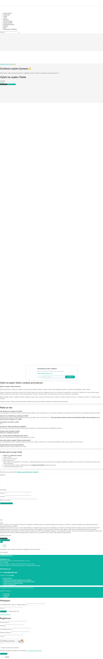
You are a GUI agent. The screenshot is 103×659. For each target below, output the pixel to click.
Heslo (2, 608)
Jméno (2, 493)
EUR (4, 546)
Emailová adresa (5, 632)
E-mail (2, 496)
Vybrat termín (12, 84)
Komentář (3, 490)
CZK (4, 545)
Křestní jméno (4, 622)
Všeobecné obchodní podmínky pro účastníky (17, 580)
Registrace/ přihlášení (10, 29)
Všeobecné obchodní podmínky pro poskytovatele (19, 581)
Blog (4, 27)
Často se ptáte (7, 23)
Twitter (5, 597)
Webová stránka (5, 500)
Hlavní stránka (7, 13)
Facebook (6, 594)
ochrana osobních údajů (34, 650)
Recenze (6, 19)
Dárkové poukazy (8, 24)
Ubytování (6, 15)
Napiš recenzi (4, 84)
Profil (1, 542)
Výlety (5, 16)
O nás (5, 18)
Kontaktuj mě (3, 538)
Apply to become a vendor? (10, 647)
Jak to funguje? (8, 21)
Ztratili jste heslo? (5, 614)
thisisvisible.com (16, 591)
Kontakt (5, 26)
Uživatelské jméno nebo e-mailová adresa (13, 604)
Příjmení (2, 625)
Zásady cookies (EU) (9, 584)
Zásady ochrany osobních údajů (13, 583)
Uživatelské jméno (6, 629)
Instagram (6, 595)
